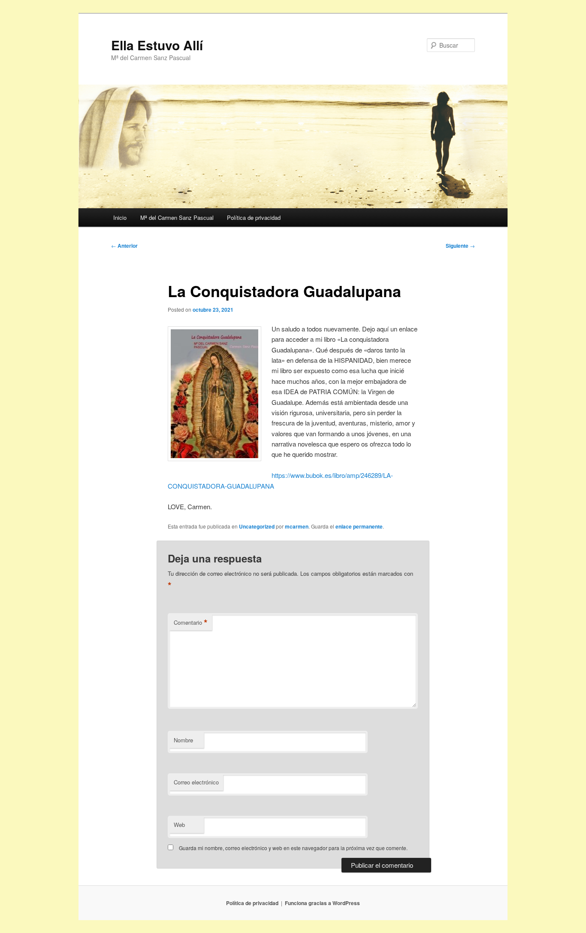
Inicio (120, 217)
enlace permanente (359, 526)
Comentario (191, 622)
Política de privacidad (254, 217)
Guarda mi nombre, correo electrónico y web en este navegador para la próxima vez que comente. (293, 847)
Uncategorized (257, 526)
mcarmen (296, 526)
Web (179, 825)
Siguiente (460, 245)
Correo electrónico (196, 782)
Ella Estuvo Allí (157, 45)
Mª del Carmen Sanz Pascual (177, 217)
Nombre (183, 740)
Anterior (124, 245)
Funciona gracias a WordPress (322, 903)
